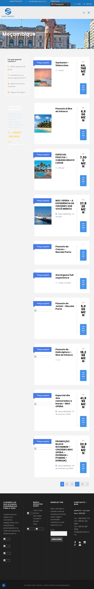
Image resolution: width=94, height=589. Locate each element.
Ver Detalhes (83, 89)
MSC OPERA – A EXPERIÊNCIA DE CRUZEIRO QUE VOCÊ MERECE (64, 204)
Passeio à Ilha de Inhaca (63, 110)
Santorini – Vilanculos (62, 64)
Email (52, 530)
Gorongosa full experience (64, 276)
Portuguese (59, 4)
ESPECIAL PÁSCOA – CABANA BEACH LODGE (64, 158)
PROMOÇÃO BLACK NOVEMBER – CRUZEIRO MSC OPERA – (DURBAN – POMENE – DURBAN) (64, 451)
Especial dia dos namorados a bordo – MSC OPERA (63, 401)
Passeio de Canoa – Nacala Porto (63, 249)
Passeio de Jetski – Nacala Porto (64, 306)
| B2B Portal (55, 1)
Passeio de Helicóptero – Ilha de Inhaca (64, 352)
